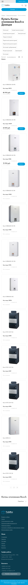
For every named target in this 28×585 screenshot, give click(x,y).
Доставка (3, 541)
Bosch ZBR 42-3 (6, 438)
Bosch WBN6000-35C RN (9, 261)
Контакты (3, 547)
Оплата (3, 543)
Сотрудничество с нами (7, 521)
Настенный (5, 54)
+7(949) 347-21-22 (5, 566)
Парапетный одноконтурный (10, 40)
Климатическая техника (11, 15)
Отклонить (14, 584)
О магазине (4, 537)
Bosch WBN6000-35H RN (9, 84)
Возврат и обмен (5, 517)
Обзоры (3, 545)
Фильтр (3, 59)
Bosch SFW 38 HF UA (8, 332)
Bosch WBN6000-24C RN (9, 155)
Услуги (3, 519)
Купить (21, 93)
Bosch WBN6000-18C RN (9, 226)
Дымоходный (18, 50)
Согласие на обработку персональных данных (12, 527)
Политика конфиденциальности (9, 523)
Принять (23, 582)
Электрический (21, 33)
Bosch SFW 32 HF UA (8, 367)
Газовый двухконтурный (9, 33)
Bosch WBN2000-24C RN (9, 120)
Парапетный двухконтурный (10, 43)
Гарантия (3, 539)
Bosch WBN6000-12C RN (9, 190)
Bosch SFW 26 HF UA (8, 402)
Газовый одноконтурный (17, 30)
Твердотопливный (7, 37)
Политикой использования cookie (12, 582)
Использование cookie (6, 530)
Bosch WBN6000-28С (8, 296)
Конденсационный (7, 50)
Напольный (5, 30)
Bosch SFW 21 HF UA (8, 473)
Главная (3, 15)
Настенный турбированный (9, 47)
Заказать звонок (21, 1)
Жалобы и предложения (11, 573)
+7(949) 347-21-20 (5, 568)
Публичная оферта (6, 525)
